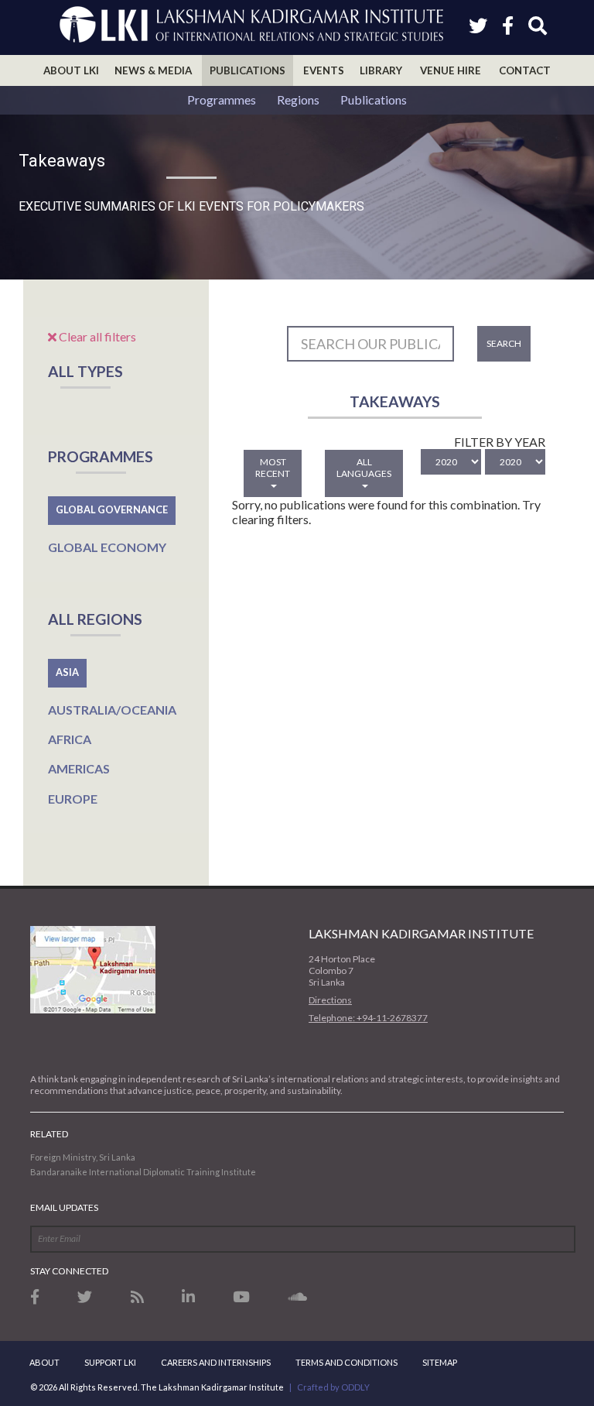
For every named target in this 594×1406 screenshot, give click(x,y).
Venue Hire (450, 70)
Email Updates (64, 1207)
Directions (330, 1000)
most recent (272, 467)
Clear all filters (96, 336)
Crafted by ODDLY (333, 1387)
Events (323, 70)
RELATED (49, 1134)
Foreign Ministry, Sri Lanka (82, 1157)
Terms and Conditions (346, 1362)
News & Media (153, 70)
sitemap (439, 1362)
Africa (69, 739)
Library (381, 70)
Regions (298, 99)
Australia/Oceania (112, 709)
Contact (525, 70)
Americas (79, 768)
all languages (363, 467)
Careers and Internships (216, 1362)
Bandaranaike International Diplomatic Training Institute (143, 1172)
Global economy (107, 547)
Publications (247, 70)
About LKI (71, 70)
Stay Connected (69, 1271)
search (503, 343)
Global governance (112, 509)
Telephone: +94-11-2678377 (368, 1018)
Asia (67, 672)
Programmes (221, 99)
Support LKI (110, 1362)
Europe (72, 798)
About (44, 1362)
